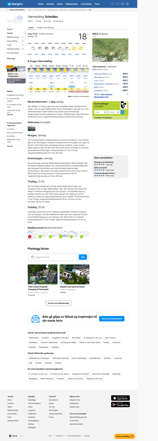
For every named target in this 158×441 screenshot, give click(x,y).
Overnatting (86, 4)
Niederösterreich (52, 10)
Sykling (31, 424)
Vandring (31, 417)
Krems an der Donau (14, 133)
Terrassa (38, 363)
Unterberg (116, 342)
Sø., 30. (85, 66)
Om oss (52, 407)
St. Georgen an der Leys (14, 105)
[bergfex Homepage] (15, 4)
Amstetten (11, 136)
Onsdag (58, 66)
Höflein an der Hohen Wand (89, 342)
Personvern (59, 436)
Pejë (30, 363)
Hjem (29, 10)
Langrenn (31, 410)
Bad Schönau (110, 338)
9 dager (45, 27)
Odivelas (58, 363)
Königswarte (43, 347)
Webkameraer (71, 4)
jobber (51, 403)
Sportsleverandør (76, 424)
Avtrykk (87, 436)
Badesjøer (32, 427)
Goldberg (55, 347)
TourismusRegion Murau (104, 173)
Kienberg (32, 347)
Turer (96, 4)
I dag (31, 66)
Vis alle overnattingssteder (58, 303)
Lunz (96, 80)
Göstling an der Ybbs (94, 379)
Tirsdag (51, 66)
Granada (48, 363)
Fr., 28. (72, 66)
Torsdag (64, 66)
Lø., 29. (78, 66)
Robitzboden (34, 338)
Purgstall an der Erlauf (15, 95)
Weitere (103, 95)
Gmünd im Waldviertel (49, 342)
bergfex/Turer (75, 400)
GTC (50, 436)
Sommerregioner (34, 403)
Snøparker (32, 414)
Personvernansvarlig (73, 436)
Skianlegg (11, 58)
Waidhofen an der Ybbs (13, 140)
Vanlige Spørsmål (55, 414)
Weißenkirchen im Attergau (39, 358)
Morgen (37, 66)
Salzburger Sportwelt (60, 358)
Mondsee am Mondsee (104, 162)
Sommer (50, 4)
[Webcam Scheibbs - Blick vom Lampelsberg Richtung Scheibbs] (31, 128)
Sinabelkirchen (95, 358)
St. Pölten (10, 129)
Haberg (106, 342)
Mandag (44, 66)
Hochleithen (33, 342)
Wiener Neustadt (46, 379)
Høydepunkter (12, 420)
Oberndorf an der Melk (13, 111)
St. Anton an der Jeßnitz (13, 99)
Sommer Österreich (39, 10)
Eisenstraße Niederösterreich (78, 10)
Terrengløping (33, 420)
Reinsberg (116, 374)
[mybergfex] (127, 3)
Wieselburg (99, 77)
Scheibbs (45, 338)
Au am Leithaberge (79, 358)
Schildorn (107, 358)
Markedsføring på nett (78, 417)
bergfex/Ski (74, 403)
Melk (96, 87)
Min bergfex (53, 410)
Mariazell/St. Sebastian (103, 84)
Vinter (41, 4)
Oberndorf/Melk (100, 74)
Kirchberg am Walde (68, 342)
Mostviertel (63, 10)
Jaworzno (118, 358)
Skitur (30, 407)
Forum (51, 417)
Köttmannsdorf (100, 167)
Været (59, 4)
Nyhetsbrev (53, 400)
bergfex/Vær (74, 407)
